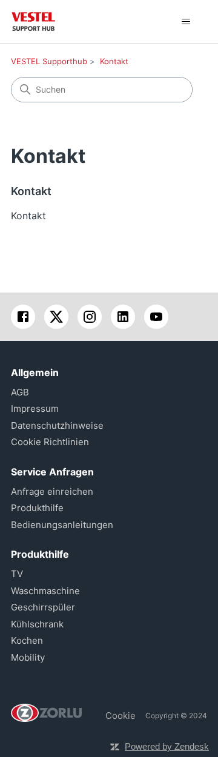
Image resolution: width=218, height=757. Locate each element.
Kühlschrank (37, 624)
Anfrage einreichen (52, 491)
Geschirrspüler (43, 607)
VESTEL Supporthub (49, 61)
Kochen (27, 640)
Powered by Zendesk (167, 746)
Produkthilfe (37, 508)
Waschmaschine (45, 591)
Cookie (120, 715)
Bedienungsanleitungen (62, 525)
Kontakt (114, 61)
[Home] (33, 21)
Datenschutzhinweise (57, 425)
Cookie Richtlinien (50, 442)
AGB (20, 392)
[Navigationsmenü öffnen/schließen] (185, 21)
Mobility (28, 657)
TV (17, 574)
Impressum (35, 408)
